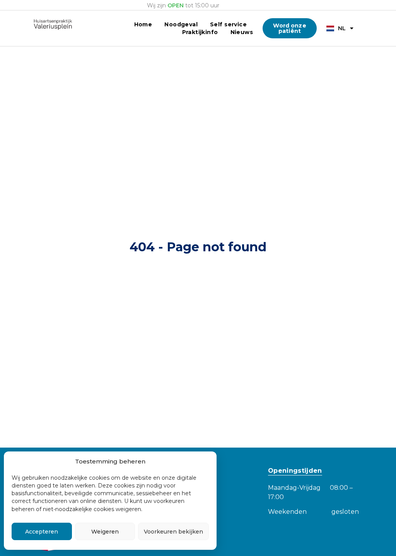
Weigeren (105, 531)
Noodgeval (181, 24)
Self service (228, 24)
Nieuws (241, 32)
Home (143, 24)
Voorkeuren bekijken (173, 531)
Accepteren (41, 531)
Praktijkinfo (200, 32)
